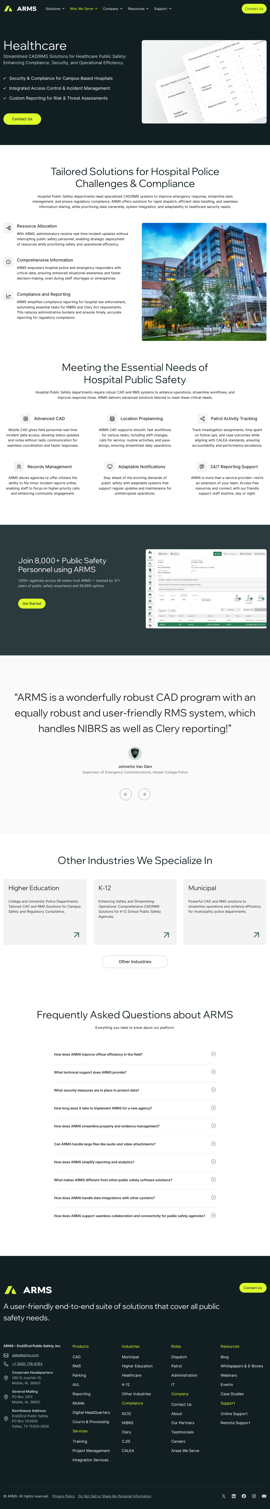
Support (160, 9)
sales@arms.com (25, 1355)
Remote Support (235, 1423)
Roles (176, 1346)
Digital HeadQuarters (91, 1412)
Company (110, 9)
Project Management (91, 1450)
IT (173, 1384)
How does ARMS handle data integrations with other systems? (104, 1198)
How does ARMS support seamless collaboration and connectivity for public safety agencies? (129, 1216)
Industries (130, 1346)
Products (81, 1346)
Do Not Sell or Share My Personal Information (114, 1496)
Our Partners (182, 1423)
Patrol (176, 1366)
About (176, 1413)
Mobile (78, 1403)
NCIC (126, 1413)
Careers (178, 1441)
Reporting (81, 1394)
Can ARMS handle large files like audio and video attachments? (105, 1144)
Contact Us (254, 9)
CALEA (128, 1450)
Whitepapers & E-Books (242, 1366)
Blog (225, 1357)
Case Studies (232, 1394)
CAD (77, 1357)
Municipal (202, 888)
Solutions (53, 9)
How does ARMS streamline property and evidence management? (107, 1126)
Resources (136, 9)
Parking (79, 1375)
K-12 (105, 888)
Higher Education (33, 888)
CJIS (126, 1441)
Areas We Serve (185, 1450)
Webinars (229, 1375)
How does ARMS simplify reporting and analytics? (94, 1162)
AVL (76, 1384)
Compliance (132, 1403)
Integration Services (90, 1460)
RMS (77, 1366)
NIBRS (127, 1423)
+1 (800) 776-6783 (27, 1364)
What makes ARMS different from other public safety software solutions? (113, 1180)
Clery (126, 1432)
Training (80, 1441)
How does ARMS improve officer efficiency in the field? (98, 1054)
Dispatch (179, 1357)
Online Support (234, 1413)
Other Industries (135, 961)
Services (80, 1431)
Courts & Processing (91, 1422)
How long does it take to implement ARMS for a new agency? (103, 1108)
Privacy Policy (63, 1496)
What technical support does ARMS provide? (90, 1072)
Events (227, 1384)
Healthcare (131, 1375)
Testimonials (182, 1432)
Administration (184, 1375)
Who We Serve (81, 9)
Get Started (32, 603)
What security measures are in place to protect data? (96, 1090)
